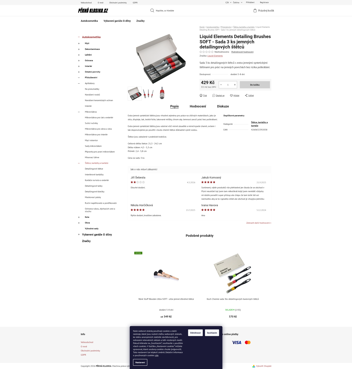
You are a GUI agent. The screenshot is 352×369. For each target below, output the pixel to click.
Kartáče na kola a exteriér (97, 180)
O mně (100, 2)
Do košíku (255, 84)
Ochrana (89, 60)
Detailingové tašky (93, 185)
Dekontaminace (92, 49)
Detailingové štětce (94, 168)
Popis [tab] (174, 106)
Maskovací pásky (93, 197)
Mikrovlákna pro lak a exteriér (99, 117)
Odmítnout (195, 332)
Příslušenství (91, 77)
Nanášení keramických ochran (99, 100)
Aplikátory (89, 83)
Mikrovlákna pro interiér (96, 134)
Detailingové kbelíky (94, 191)
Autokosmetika (91, 37)
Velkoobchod (86, 2)
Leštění (88, 54)
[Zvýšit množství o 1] (235, 84)
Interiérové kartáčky (94, 174)
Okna (87, 222)
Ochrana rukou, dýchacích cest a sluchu (100, 210)
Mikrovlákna (91, 111)
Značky (86, 241)
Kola (87, 217)
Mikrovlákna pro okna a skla (98, 128)
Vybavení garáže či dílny (97, 234)
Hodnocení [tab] (198, 106)
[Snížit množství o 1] (221, 84)
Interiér (88, 66)
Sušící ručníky (91, 123)
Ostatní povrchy (92, 71)
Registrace (264, 2)
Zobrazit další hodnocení (258, 222)
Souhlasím (212, 332)
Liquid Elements (215, 55)
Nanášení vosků (92, 94)
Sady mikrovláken (93, 146)
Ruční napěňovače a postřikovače (101, 203)
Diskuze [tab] (223, 106)
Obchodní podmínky (118, 2)
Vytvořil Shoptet (263, 366)
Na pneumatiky (92, 89)
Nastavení (140, 362)
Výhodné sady (91, 228)
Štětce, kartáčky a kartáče (96, 163)
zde (156, 355)
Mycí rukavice (91, 140)
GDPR (135, 2)
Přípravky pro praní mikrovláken (100, 151)
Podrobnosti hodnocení (242, 51)
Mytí (87, 43)
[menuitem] (89, 21)
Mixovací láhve (92, 157)
